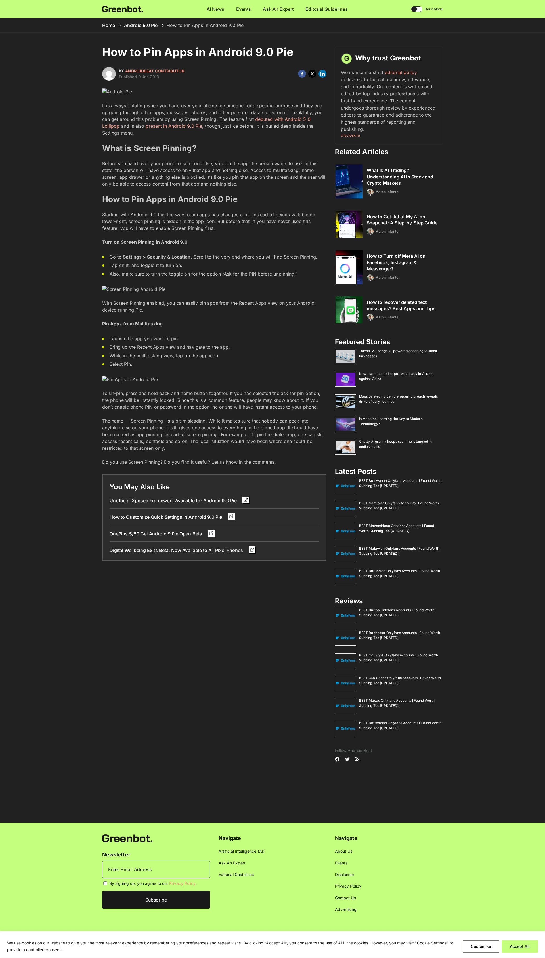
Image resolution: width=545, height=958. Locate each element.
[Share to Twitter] (312, 74)
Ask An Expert (278, 9)
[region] (272, 944)
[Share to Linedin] (322, 74)
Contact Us (345, 897)
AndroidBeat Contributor (154, 70)
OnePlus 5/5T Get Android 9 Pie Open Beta (156, 534)
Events (243, 9)
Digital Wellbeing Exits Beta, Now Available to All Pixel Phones (177, 550)
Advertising (346, 909)
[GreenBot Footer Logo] (127, 837)
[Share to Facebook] (302, 74)
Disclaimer (344, 874)
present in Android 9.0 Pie (174, 126)
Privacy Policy (182, 883)
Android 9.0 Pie (141, 25)
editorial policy (401, 72)
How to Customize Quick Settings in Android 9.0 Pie (166, 517)
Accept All (520, 946)
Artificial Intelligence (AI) (242, 851)
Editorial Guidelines (326, 9)
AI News (216, 9)
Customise (481, 946)
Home (108, 25)
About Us (344, 851)
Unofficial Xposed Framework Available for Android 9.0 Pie (174, 500)
